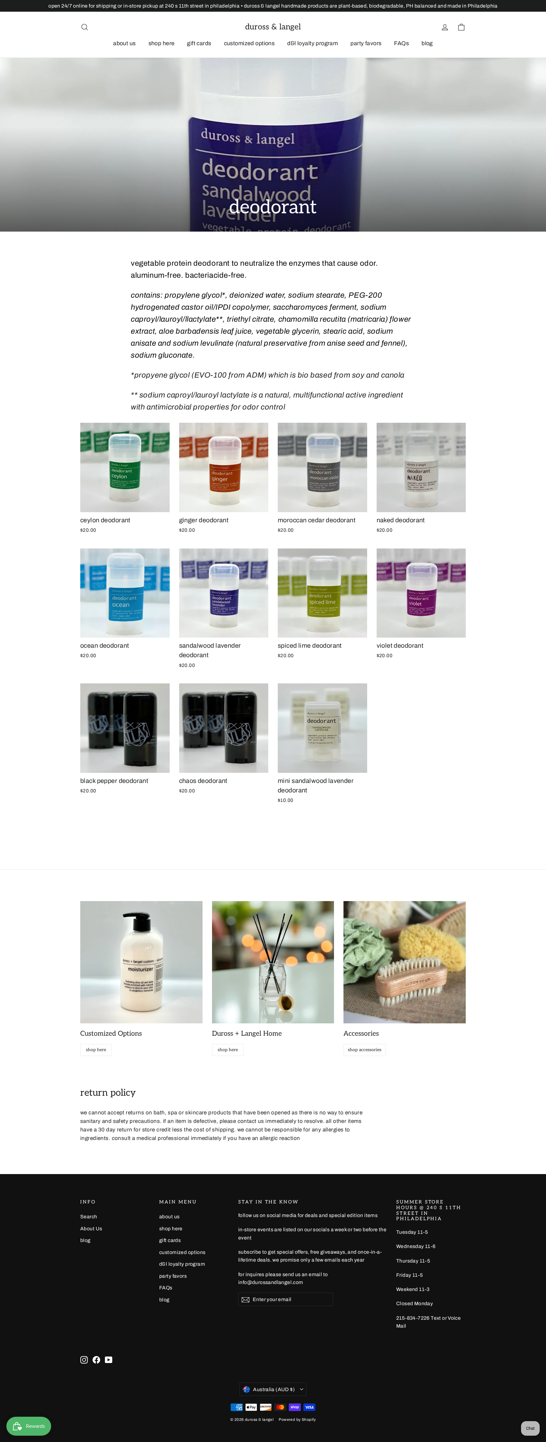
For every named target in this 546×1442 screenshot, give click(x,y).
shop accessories (364, 1049)
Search (88, 1216)
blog (427, 43)
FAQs (401, 43)
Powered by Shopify (297, 1419)
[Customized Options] (141, 962)
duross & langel (273, 27)
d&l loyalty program (312, 43)
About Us (91, 1228)
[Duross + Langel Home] (273, 962)
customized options (249, 43)
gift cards (199, 43)
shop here (162, 43)
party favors (365, 43)
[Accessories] (404, 962)
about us (124, 43)
